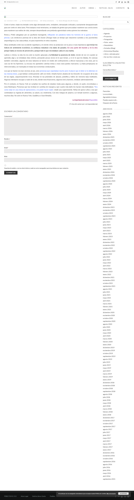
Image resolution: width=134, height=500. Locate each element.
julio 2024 (106, 187)
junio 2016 (106, 470)
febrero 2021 (108, 307)
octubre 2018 (108, 388)
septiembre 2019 (109, 356)
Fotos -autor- (109, 42)
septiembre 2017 (109, 426)
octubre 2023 (108, 213)
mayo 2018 (107, 403)
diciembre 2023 (108, 207)
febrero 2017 (108, 447)
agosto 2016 (107, 464)
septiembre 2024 (109, 181)
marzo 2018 (107, 409)
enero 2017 (107, 450)
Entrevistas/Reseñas (111, 51)
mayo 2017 (107, 438)
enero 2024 (107, 204)
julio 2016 (106, 467)
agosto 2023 (107, 219)
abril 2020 (106, 336)
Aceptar (123, 493)
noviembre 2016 (109, 456)
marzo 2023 (107, 233)
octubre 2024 (108, 178)
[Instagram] (128, 2)
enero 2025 (107, 169)
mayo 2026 (107, 122)
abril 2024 (106, 195)
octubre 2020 (108, 318)
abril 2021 (106, 301)
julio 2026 (106, 117)
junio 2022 (106, 260)
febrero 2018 (108, 412)
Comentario (8, 116)
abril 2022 (106, 266)
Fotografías (108, 39)
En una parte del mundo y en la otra (82, 48)
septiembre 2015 (109, 479)
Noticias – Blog (106, 8)
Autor (82, 8)
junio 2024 (106, 190)
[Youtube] (122, 2)
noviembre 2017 (109, 421)
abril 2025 (106, 160)
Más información (111, 493)
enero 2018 (107, 415)
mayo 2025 (107, 157)
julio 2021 (106, 292)
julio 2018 (106, 397)
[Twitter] (119, 2)
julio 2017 (106, 432)
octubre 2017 (108, 423)
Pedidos (52, 496)
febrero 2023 (108, 236)
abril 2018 (106, 406)
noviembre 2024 (109, 175)
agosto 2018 (107, 394)
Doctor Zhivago (63, 21)
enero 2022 (107, 274)
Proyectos (107, 36)
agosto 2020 (107, 324)
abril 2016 (106, 476)
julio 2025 (106, 152)
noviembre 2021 (109, 280)
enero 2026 (107, 134)
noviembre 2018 (109, 385)
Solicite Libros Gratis (39, 496)
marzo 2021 (107, 304)
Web (5, 156)
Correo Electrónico (109, 70)
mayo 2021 (107, 298)
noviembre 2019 (109, 350)
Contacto (120, 8)
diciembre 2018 (108, 383)
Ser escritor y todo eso (112, 57)
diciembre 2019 (108, 347)
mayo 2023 (107, 228)
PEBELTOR (8, 496)
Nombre (7, 139)
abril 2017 (106, 441)
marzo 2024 (107, 198)
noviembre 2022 (109, 245)
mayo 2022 (107, 263)
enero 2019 (107, 380)
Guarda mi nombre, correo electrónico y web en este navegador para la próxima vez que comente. (36, 168)
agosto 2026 (107, 114)
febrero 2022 (108, 271)
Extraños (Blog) (109, 48)
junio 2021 (106, 295)
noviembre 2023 (109, 210)
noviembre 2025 (109, 140)
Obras (91, 8)
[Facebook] (116, 2)
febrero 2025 (108, 166)
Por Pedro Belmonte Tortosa (30, 21)
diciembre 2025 (108, 137)
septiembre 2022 (109, 251)
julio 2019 (106, 362)
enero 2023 (107, 239)
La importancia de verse (80, 100)
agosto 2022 (107, 254)
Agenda (107, 33)
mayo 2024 (107, 193)
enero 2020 (107, 345)
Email (6, 148)
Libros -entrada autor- (112, 54)
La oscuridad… (108, 94)
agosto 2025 (107, 149)
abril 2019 (106, 371)
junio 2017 (106, 435)
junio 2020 (106, 330)
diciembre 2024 (108, 172)
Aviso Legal (24, 496)
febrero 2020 (108, 342)
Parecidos (106, 91)
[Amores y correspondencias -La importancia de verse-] (50, 17)
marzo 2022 (107, 269)
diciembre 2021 (108, 277)
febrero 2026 (108, 131)
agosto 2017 (107, 429)
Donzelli (70, 21)
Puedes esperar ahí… (110, 100)
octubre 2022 (108, 248)
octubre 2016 (108, 458)
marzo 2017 (107, 444)
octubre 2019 (108, 353)
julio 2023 (106, 222)
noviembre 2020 (109, 315)
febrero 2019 (108, 377)
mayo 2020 (107, 333)
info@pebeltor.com (12, 2)
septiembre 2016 (109, 461)
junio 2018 (106, 400)
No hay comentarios (48, 21)
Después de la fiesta (110, 103)
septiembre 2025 (109, 146)
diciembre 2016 (108, 453)
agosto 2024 (107, 184)
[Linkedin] (125, 2)
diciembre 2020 (108, 312)
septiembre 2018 (109, 391)
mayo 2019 (107, 368)
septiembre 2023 (109, 216)
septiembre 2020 (109, 321)
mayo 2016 (107, 473)
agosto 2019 (107, 359)
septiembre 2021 (109, 286)
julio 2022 (106, 257)
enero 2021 (107, 309)
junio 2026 (106, 119)
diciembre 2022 (108, 242)
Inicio (74, 8)
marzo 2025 (107, 163)
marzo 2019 (107, 374)
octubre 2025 (108, 143)
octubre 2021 (108, 283)
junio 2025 (106, 155)
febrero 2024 (108, 201)
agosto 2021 (107, 289)
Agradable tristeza (109, 97)
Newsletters (108, 45)
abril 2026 (106, 125)
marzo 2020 (107, 339)
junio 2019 (106, 365)
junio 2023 (106, 225)
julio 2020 (106, 327)
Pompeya (75, 21)
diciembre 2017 (108, 418)
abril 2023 (106, 231)
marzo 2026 (107, 128)
